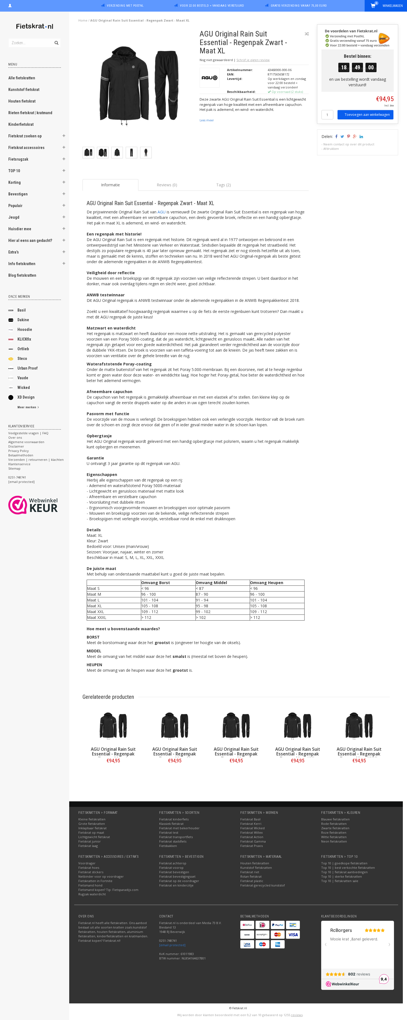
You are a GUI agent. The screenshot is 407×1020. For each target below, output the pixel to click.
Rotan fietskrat (251, 876)
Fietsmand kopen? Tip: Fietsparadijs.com (108, 890)
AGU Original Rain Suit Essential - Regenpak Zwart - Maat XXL (297, 754)
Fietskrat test (168, 832)
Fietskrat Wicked (252, 828)
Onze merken (19, 297)
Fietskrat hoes (88, 867)
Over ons (15, 437)
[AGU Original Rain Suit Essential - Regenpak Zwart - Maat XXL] (297, 726)
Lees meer (207, 120)
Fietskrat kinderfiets (174, 819)
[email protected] (172, 945)
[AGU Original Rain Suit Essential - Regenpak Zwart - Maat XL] (139, 87)
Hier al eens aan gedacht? (30, 240)
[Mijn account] (10, 5)
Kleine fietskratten (91, 819)
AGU (162, 212)
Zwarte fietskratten (335, 828)
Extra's (13, 252)
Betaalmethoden (20, 455)
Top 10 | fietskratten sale (339, 881)
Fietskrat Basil (250, 819)
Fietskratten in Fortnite (95, 881)
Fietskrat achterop (172, 863)
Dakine (23, 320)
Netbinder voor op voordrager (101, 876)
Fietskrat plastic (251, 881)
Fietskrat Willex (251, 832)
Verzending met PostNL (125, 5)
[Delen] (336, 136)
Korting (14, 182)
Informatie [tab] (110, 184)
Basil (21, 310)
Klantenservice (19, 464)
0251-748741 (17, 477)
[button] (63, 136)
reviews (297, 1015)
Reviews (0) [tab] (167, 184)
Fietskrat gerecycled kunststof (262, 885)
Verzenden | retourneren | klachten (36, 459)
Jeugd (13, 217)
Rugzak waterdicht (92, 894)
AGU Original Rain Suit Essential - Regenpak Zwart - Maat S (236, 754)
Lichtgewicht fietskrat (94, 837)
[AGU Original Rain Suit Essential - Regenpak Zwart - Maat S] (236, 726)
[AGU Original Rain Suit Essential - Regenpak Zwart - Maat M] (174, 726)
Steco (22, 358)
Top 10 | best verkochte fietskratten (348, 867)
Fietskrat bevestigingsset (177, 876)
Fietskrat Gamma (253, 841)
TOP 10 (14, 171)
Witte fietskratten (334, 837)
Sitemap (14, 468)
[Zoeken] (56, 39)
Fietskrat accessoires (26, 147)
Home (82, 20)
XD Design (26, 397)
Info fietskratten (21, 263)
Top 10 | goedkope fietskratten (344, 863)
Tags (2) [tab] (223, 184)
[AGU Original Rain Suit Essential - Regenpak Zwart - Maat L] (113, 726)
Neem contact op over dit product (348, 144)
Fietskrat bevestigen (174, 872)
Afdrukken (331, 149)
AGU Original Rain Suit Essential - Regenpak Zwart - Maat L (113, 754)
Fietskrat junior (89, 841)
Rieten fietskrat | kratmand (30, 113)
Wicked (23, 387)
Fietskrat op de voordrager (179, 881)
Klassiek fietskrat (171, 824)
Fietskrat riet (249, 872)
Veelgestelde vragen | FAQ (28, 433)
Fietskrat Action (251, 837)
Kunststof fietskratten (256, 867)
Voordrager (87, 863)
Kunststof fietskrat (23, 89)
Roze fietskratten (333, 832)
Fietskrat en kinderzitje (176, 885)
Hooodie (24, 329)
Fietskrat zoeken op (25, 136)
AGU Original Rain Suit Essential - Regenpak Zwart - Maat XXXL (359, 754)
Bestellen (113, 772)
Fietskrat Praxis (251, 846)
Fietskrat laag (88, 846)
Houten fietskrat (21, 101)
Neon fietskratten (334, 841)
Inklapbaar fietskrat (92, 828)
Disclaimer (16, 446)
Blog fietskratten (22, 275)
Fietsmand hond (90, 885)
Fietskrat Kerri (250, 824)
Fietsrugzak (18, 159)
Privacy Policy (18, 451)
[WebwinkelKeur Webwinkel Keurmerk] (43, 505)
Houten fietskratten (254, 863)
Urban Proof (27, 368)
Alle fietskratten (21, 78)
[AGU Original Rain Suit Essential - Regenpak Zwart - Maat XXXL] (359, 726)
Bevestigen (18, 194)
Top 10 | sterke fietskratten (341, 876)
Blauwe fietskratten (335, 819)
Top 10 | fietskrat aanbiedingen (344, 872)
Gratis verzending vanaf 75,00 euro (299, 5)
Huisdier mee (19, 229)
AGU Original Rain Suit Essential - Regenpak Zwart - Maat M (174, 754)
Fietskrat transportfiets (176, 837)
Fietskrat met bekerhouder (179, 828)
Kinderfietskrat (21, 124)
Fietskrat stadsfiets (172, 841)
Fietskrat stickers (90, 872)
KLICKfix (24, 339)
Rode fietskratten (334, 824)
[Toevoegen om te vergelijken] (307, 33)
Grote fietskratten (91, 824)
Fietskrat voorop (171, 867)
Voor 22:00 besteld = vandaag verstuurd (212, 5)
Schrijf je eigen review (253, 60)
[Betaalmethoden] (247, 925)
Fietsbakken (168, 846)
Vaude (22, 378)
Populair (15, 205)
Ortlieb (23, 349)
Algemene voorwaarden (26, 442)
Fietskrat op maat (91, 832)
